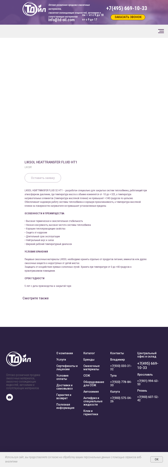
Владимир (117, 359)
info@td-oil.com (61, 19)
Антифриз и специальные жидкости (92, 401)
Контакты (117, 353)
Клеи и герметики (90, 412)
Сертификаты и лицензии (67, 367)
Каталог (89, 353)
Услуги (61, 359)
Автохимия (91, 391)
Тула (113, 375)
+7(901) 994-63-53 (148, 382)
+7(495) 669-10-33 (147, 365)
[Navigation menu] (161, 31)
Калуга (115, 391)
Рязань (142, 390)
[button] (128, 17)
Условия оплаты (62, 377)
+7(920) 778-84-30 (121, 383)
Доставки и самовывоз (64, 387)
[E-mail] (9, 399)
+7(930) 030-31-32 (121, 367)
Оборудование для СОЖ (93, 383)
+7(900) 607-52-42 (148, 398)
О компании (64, 353)
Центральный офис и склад (147, 355)
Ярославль (145, 374)
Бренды (88, 359)
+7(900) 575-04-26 (121, 399)
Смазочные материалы (91, 367)
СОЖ (86, 375)
